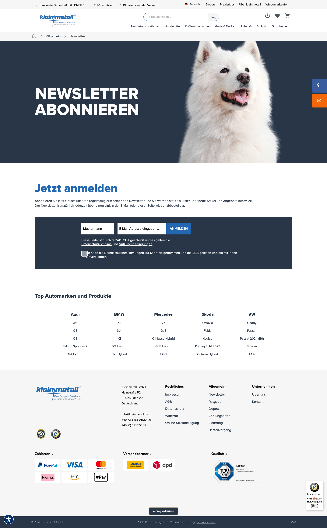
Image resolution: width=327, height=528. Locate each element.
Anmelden (179, 229)
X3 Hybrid (119, 346)
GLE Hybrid (163, 346)
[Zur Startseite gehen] (56, 20)
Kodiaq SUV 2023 (207, 346)
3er (119, 331)
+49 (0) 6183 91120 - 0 (136, 420)
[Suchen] (213, 17)
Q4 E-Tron (75, 354)
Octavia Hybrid (207, 354)
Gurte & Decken (225, 26)
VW (251, 314)
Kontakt (258, 402)
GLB (163, 331)
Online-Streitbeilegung (182, 423)
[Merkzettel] (277, 16)
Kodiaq (208, 339)
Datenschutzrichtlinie (96, 244)
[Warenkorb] (287, 16)
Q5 (75, 331)
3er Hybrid (119, 354)
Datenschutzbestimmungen (124, 253)
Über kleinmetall (250, 4)
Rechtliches (174, 386)
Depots (210, 4)
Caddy (251, 323)
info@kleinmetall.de (135, 414)
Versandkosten (206, 522)
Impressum (173, 394)
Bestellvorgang (220, 430)
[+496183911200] (319, 86)
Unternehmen (263, 386)
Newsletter (217, 394)
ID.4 (252, 354)
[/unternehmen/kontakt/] (319, 100)
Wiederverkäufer (276, 4)
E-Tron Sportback (75, 346)
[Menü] (321, 483)
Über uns (259, 394)
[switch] (314, 506)
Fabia (208, 331)
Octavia (207, 323)
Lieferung (216, 423)
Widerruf (171, 416)
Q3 (75, 339)
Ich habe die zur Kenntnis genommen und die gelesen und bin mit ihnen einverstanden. (161, 255)
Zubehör (246, 26)
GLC (163, 323)
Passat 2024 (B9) (252, 339)
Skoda (208, 314)
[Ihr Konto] (267, 16)
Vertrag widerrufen (163, 511)
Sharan (252, 346)
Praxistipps (227, 4)
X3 (119, 323)
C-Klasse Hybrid (163, 339)
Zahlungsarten (219, 416)
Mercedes (163, 314)
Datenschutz (174, 409)
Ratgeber (216, 402)
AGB (195, 253)
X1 (119, 339)
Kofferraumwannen (198, 26)
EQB (163, 354)
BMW (119, 314)
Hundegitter (173, 26)
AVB (293, 522)
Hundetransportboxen (145, 26)
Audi (75, 314)
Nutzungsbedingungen (135, 244)
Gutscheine (279, 26)
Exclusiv (261, 26)
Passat (251, 331)
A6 (75, 323)
